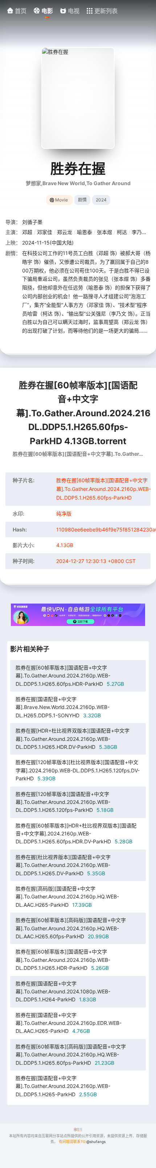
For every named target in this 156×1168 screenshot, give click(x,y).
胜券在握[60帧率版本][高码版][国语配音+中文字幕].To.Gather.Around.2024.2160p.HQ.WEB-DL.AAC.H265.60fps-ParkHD (71, 928)
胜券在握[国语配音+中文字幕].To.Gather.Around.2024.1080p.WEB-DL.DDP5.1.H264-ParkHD (63, 991)
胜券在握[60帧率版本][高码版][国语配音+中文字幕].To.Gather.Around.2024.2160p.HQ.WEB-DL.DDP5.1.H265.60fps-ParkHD (71, 1054)
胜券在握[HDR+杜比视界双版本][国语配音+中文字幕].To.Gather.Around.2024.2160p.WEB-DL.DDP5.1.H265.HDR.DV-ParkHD (73, 738)
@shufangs (96, 1141)
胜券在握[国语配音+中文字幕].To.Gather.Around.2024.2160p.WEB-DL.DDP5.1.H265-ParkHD (63, 1086)
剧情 (82, 200)
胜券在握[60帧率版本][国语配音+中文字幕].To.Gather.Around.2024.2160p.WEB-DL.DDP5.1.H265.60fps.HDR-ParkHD (70, 675)
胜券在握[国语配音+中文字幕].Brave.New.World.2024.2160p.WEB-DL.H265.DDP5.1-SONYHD (63, 707)
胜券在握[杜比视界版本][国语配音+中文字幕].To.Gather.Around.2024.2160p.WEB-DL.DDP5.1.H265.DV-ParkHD (63, 865)
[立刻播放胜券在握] (78, 98)
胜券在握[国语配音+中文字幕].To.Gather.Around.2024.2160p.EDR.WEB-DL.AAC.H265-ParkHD (69, 1023)
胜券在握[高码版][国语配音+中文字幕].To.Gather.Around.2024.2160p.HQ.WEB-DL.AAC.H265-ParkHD (67, 896)
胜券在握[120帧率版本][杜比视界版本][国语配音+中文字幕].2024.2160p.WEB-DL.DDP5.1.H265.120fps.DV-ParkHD (78, 770)
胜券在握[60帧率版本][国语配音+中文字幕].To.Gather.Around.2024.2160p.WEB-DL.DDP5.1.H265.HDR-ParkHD (63, 959)
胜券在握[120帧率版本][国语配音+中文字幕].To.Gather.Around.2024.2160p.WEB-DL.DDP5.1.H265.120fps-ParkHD (65, 802)
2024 (101, 200)
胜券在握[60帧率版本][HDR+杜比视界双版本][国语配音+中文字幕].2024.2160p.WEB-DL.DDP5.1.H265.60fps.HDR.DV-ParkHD (76, 833)
